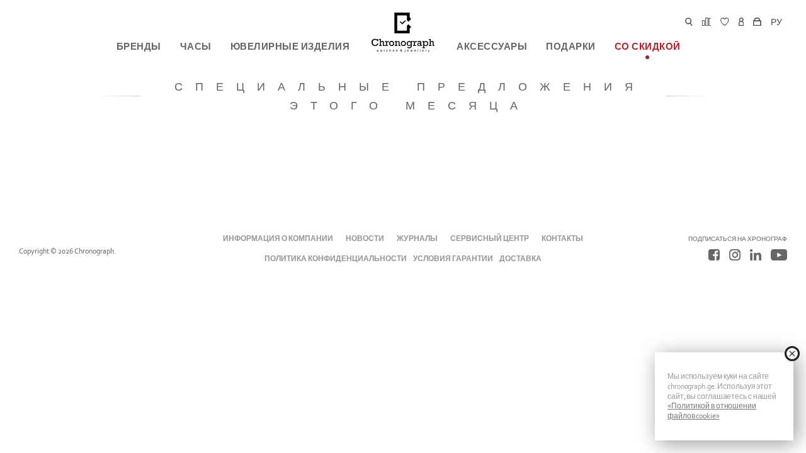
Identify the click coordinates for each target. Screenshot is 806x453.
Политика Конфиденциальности (335, 258)
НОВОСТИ (365, 238)
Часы (196, 46)
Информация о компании (278, 238)
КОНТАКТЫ (562, 238)
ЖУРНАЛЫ (417, 238)
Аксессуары (492, 46)
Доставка (520, 258)
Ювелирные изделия (290, 46)
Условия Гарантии (453, 258)
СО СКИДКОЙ (648, 46)
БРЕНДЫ (138, 46)
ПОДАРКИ (571, 46)
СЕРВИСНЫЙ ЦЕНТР (489, 238)
